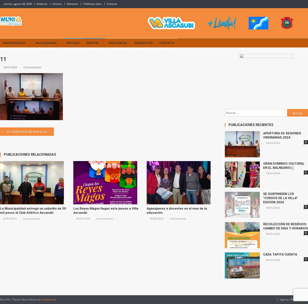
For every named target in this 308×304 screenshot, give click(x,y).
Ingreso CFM (143, 43)
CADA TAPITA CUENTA (280, 254)
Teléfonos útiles (92, 4)
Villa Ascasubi (46, 43)
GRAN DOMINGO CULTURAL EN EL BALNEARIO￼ (284, 166)
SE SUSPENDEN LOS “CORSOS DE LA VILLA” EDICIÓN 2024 (280, 198)
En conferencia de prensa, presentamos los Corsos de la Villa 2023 (30, 132)
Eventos (92, 43)
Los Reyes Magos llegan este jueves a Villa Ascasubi (105, 211)
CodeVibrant (48, 299)
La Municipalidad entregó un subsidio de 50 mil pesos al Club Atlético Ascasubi (33, 211)
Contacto (112, 4)
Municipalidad (14, 43)
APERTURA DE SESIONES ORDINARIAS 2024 (282, 135)
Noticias (73, 43)
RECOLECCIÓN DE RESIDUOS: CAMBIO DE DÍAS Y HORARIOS (285, 226)
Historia (57, 4)
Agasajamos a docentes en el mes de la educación (177, 211)
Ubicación (72, 4)
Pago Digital (118, 43)
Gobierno (41, 4)
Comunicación (32, 67)
